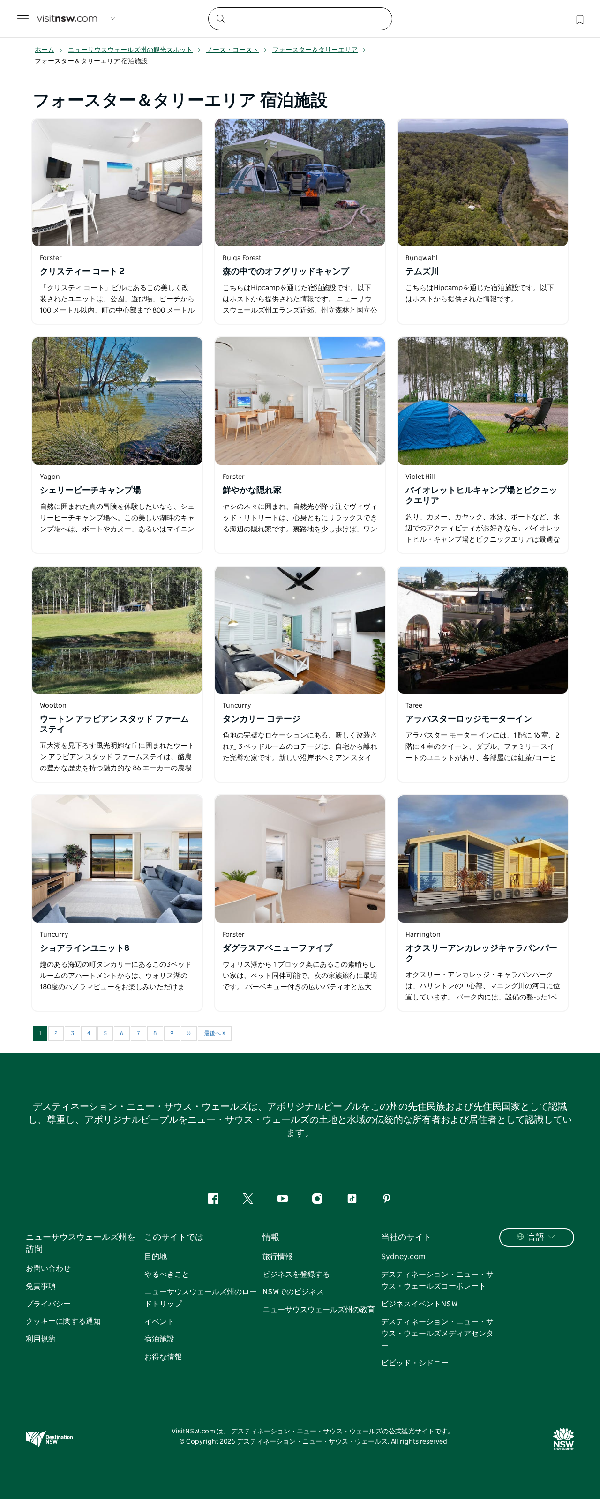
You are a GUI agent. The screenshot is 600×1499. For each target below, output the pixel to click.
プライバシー (48, 1304)
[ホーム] (67, 19)
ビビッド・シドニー (415, 1363)
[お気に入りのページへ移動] (579, 18)
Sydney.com (403, 1256)
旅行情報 (277, 1256)
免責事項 (41, 1286)
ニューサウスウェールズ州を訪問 (80, 1243)
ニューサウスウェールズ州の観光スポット (130, 50)
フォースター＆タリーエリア (315, 50)
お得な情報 (163, 1357)
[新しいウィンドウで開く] (117, 182)
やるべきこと (166, 1274)
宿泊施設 (159, 1339)
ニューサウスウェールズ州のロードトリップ (200, 1298)
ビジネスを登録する (296, 1274)
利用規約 (41, 1339)
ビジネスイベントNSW (419, 1304)
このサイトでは (173, 1237)
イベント (159, 1322)
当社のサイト (406, 1237)
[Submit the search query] (220, 18)
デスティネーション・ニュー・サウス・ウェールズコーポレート (437, 1280)
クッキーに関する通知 (63, 1321)
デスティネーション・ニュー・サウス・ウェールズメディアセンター (437, 1334)
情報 (270, 1237)
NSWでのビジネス (293, 1292)
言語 (535, 1237)
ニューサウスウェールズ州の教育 (318, 1309)
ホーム (44, 50)
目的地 (155, 1256)
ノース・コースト (232, 50)
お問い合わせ (48, 1268)
